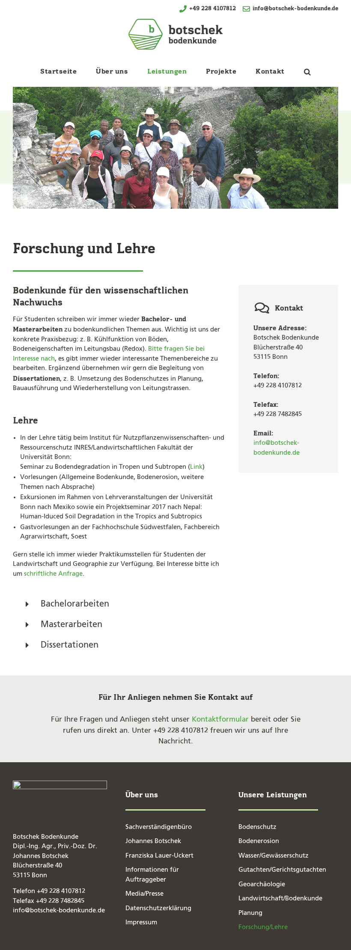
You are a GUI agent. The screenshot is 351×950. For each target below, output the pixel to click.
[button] (307, 71)
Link (196, 467)
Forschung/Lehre (263, 927)
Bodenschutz (257, 827)
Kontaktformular (220, 719)
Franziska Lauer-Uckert (159, 855)
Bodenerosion (258, 841)
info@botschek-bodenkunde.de (294, 8)
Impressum (141, 922)
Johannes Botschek (153, 841)
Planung (250, 913)
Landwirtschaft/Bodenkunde (280, 898)
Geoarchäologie (261, 884)
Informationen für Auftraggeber (152, 875)
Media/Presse (144, 894)
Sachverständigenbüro (158, 827)
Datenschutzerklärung (158, 908)
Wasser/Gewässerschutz (273, 855)
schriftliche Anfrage (53, 574)
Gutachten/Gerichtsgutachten (282, 870)
